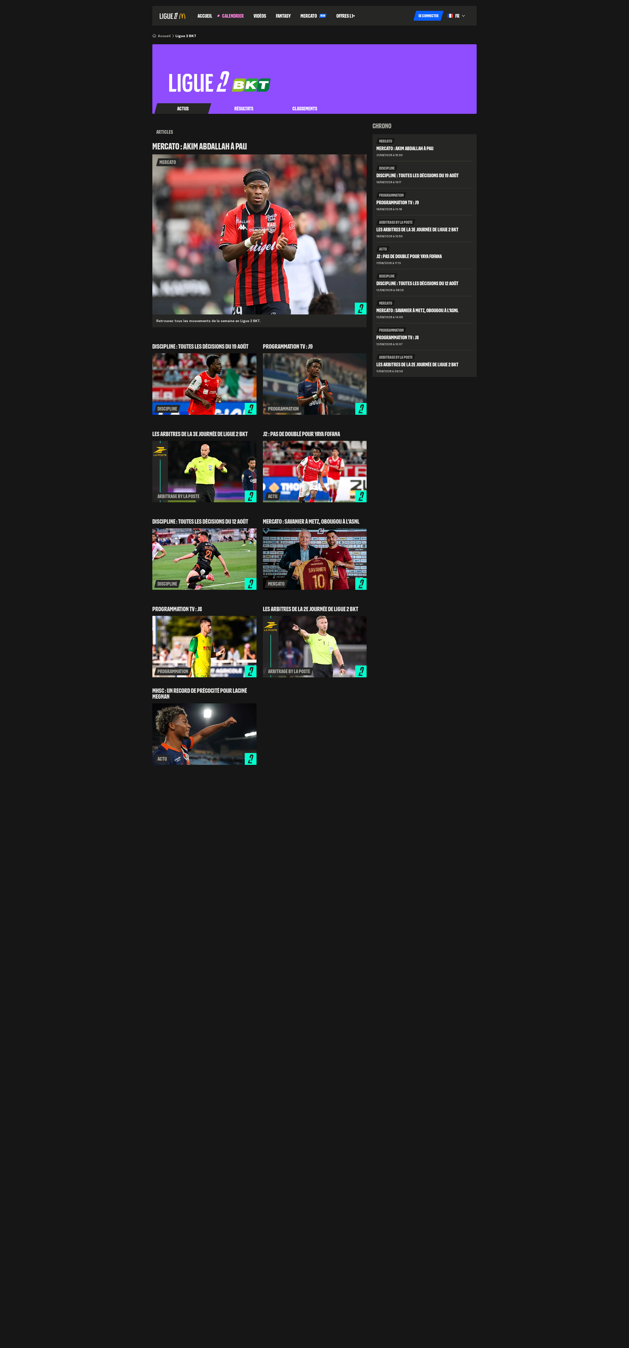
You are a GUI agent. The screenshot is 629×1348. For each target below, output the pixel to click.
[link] (164, 35)
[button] (428, 16)
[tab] (182, 108)
